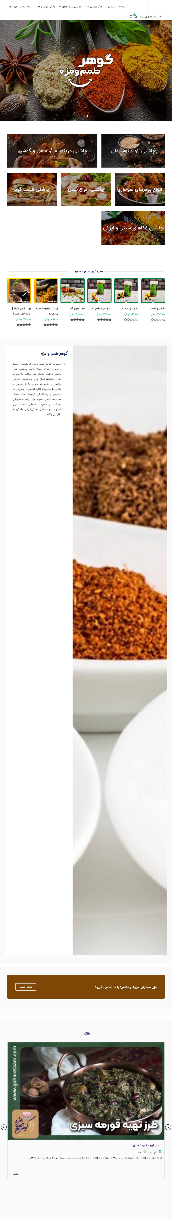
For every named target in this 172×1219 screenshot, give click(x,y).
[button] (87, 116)
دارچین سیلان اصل (101, 308)
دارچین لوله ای (129, 308)
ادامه (15, 1174)
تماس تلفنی (25, 987)
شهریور (153, 1152)
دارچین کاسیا (157, 308)
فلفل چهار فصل (76, 308)
